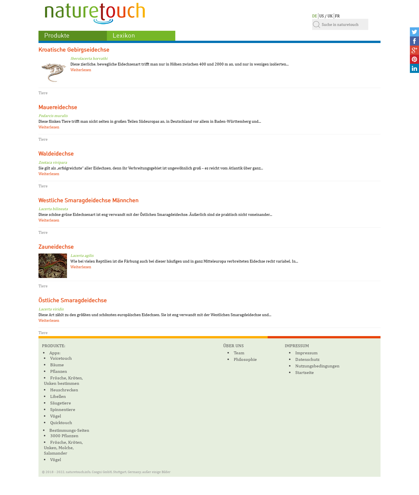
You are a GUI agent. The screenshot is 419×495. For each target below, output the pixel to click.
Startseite (304, 372)
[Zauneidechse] (52, 266)
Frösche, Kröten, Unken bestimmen (63, 380)
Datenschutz (307, 359)
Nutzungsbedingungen (317, 366)
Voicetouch (61, 358)
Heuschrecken (64, 389)
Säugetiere (60, 403)
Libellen (58, 396)
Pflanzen (58, 371)
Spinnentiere (62, 409)
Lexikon (124, 35)
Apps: (54, 352)
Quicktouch (61, 422)
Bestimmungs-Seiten (69, 430)
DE (314, 16)
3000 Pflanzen (64, 435)
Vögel (55, 416)
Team (239, 352)
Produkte (57, 35)
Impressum (306, 352)
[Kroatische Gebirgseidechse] (52, 71)
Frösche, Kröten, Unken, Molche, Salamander (63, 447)
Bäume (57, 364)
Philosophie (245, 359)
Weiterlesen (80, 70)
